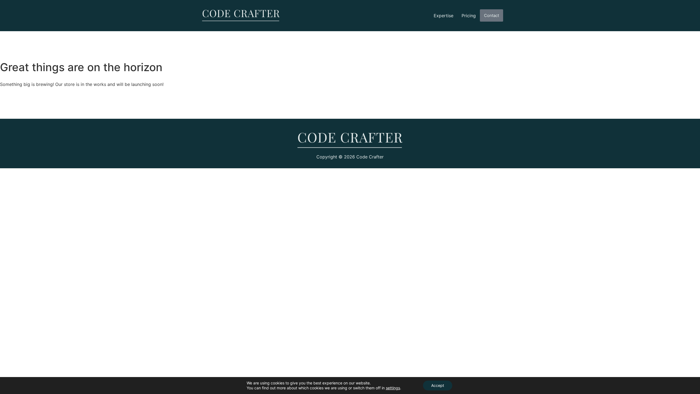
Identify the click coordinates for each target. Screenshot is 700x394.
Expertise (443, 15)
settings (393, 388)
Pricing (469, 15)
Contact (491, 15)
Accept (437, 385)
